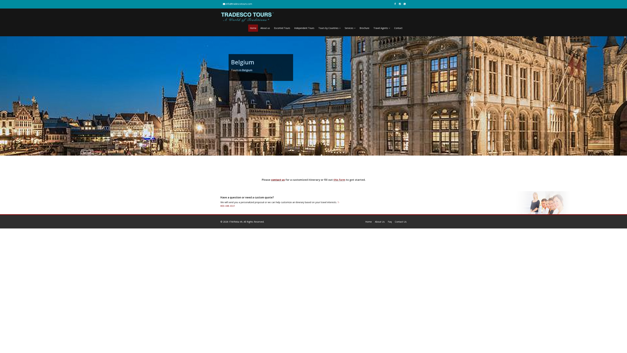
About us (265, 28)
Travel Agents (381, 28)
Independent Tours (304, 28)
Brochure (364, 28)
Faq (390, 221)
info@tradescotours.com (238, 3)
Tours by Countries (328, 28)
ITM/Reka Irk (235, 221)
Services (349, 28)
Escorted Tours (282, 28)
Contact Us (401, 221)
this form (339, 180)
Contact (398, 28)
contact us (278, 180)
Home (253, 28)
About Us (380, 221)
